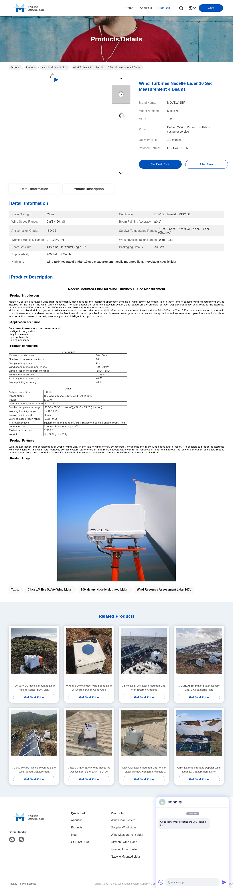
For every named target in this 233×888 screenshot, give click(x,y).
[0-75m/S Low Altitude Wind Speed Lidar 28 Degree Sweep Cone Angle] (89, 654)
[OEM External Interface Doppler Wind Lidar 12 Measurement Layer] (199, 736)
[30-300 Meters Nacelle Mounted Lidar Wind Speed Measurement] (34, 736)
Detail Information (34, 189)
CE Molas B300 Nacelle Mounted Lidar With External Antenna (144, 687)
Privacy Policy (17, 883)
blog (74, 834)
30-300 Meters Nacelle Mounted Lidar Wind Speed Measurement (34, 769)
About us (76, 820)
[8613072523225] (12, 840)
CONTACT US (80, 842)
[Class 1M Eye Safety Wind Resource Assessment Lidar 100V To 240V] (89, 736)
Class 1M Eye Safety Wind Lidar (49, 589)
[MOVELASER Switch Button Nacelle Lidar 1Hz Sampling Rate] (199, 654)
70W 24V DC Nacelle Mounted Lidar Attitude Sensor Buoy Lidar (34, 687)
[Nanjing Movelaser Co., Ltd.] (29, 8)
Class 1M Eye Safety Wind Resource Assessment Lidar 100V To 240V (89, 769)
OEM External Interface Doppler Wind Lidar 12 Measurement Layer (199, 769)
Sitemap (31, 883)
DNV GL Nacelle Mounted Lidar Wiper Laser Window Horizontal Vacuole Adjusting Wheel (144, 770)
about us (146, 7)
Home (129, 7)
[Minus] (224, 802)
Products (31, 67)
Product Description (88, 189)
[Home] (29, 821)
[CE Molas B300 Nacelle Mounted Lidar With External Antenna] (144, 654)
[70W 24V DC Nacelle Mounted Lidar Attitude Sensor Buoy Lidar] (34, 654)
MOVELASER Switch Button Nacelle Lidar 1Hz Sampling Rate (199, 687)
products (164, 7)
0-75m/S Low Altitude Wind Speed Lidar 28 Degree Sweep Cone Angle (89, 687)
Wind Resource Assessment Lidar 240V (164, 589)
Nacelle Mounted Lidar (55, 67)
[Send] (224, 882)
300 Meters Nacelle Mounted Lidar (104, 589)
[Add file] (160, 882)
